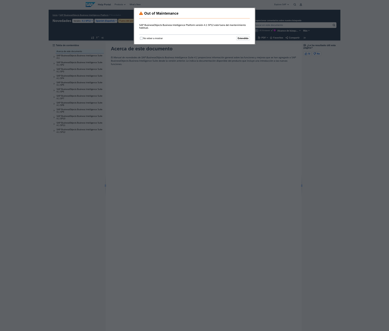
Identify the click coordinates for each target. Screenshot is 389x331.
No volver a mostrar (153, 38)
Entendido (243, 38)
